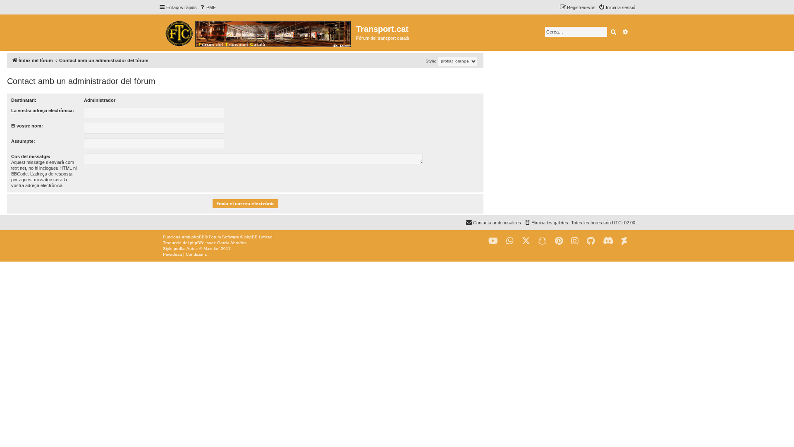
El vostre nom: (27, 125)
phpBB (198, 237)
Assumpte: (23, 141)
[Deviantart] (624, 241)
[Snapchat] (542, 241)
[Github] (591, 241)
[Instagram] (575, 241)
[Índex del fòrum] (257, 33)
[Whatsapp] (510, 241)
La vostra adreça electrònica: (42, 110)
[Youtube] (493, 241)
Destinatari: (23, 100)
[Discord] (608, 241)
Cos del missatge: (30, 156)
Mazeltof (211, 248)
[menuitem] (207, 7)
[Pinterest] (559, 241)
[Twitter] (526, 241)
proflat (180, 248)
